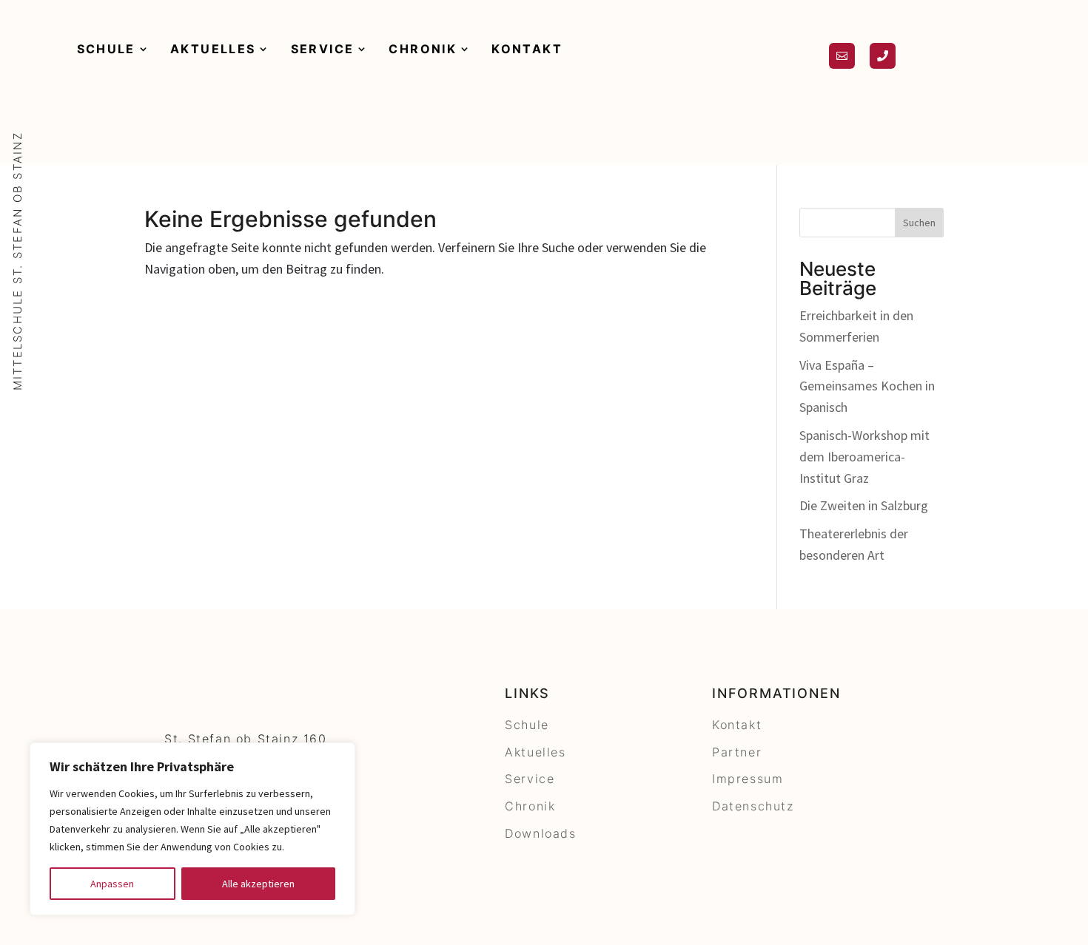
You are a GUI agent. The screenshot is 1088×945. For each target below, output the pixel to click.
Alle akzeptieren (258, 883)
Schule (106, 48)
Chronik (423, 48)
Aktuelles (213, 48)
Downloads (540, 833)
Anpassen (112, 883)
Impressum (747, 778)
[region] (192, 828)
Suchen (919, 222)
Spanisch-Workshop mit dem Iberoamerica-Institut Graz (864, 457)
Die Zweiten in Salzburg (863, 505)
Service (323, 48)
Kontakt (527, 48)
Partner (737, 752)
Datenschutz (753, 806)
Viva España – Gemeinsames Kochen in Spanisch (867, 386)
